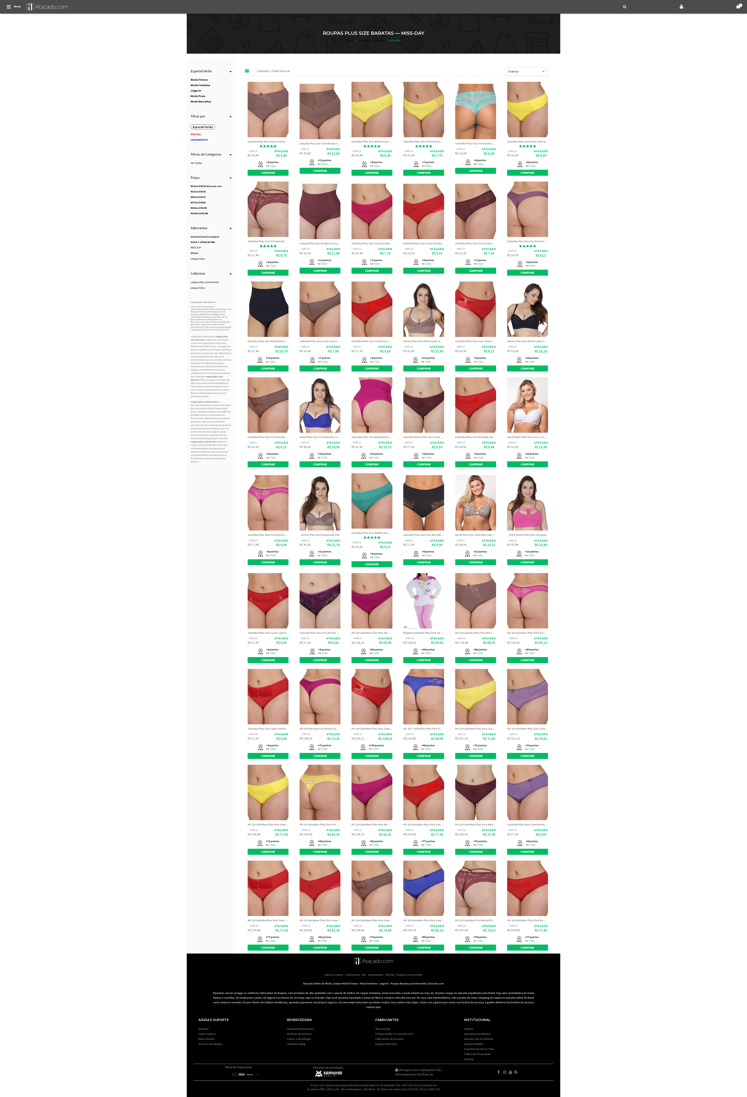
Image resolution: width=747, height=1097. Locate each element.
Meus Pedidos (206, 1039)
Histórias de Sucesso (299, 1034)
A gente (468, 1029)
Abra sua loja (382, 1029)
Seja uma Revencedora (300, 1029)
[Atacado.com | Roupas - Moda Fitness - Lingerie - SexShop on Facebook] (499, 1072)
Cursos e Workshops (299, 1039)
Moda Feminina (222, 349)
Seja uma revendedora (477, 1034)
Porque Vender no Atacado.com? (394, 1034)
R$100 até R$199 (199, 213)
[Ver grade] (247, 71)
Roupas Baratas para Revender (409, 983)
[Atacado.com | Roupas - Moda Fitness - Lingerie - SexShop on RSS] (516, 1072)
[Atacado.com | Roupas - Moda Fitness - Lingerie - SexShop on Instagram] (505, 1072)
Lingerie (384, 983)
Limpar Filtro (198, 258)
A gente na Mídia (473, 1044)
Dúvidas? (203, 1029)
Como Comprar (207, 1034)
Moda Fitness (197, 346)
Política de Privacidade (477, 1054)
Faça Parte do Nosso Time (479, 1049)
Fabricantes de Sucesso (389, 1039)
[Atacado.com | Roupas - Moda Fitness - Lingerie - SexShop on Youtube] (511, 1072)
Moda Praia (210, 346)
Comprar (268, 173)
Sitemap (469, 1059)
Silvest (194, 253)
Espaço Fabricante (386, 1044)
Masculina (196, 353)
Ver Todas (196, 163)
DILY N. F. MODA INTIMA (203, 242)
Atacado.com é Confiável (478, 1039)
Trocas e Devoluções (210, 1044)
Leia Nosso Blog (296, 1044)
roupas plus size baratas (205, 282)
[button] (268, 146)
